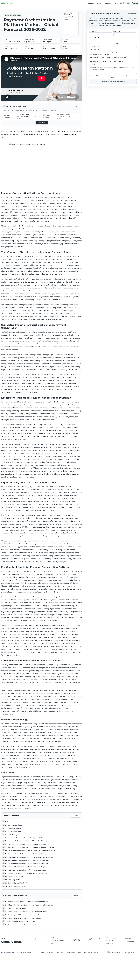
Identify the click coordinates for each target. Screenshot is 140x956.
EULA (79, 952)
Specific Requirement (96, 65)
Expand (77, 815)
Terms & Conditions (46, 952)
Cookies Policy (70, 952)
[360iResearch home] (9, 3)
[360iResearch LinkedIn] (121, 3)
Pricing (104, 61)
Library (91, 3)
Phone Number (94, 46)
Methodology (94, 57)
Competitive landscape (116, 61)
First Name (93, 31)
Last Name (117, 31)
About (99, 3)
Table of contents (106, 57)
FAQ (115, 3)
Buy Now (42, 122)
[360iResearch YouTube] (124, 3)
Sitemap (95, 952)
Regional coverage (120, 57)
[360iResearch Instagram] (128, 3)
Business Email (94, 38)
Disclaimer (86, 952)
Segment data (94, 61)
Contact (108, 3)
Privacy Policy (107, 75)
